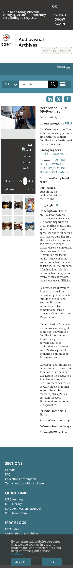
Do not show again (59, 19)
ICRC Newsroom (16, 513)
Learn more (19, 554)
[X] (58, 99)
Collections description (20, 479)
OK (54, 6)
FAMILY (64, 172)
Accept (21, 562)
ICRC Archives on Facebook (23, 508)
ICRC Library (13, 504)
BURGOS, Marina (52, 154)
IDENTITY (46, 168)
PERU (68, 123)
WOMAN (58, 164)
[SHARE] (67, 99)
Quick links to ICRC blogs (22, 533)
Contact (10, 470)
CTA (54, 172)
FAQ (8, 474)
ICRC (59, 205)
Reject (52, 562)
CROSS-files (13, 529)
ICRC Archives (14, 499)
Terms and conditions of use (24, 483)
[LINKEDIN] (49, 99)
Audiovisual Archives (31, 42)
